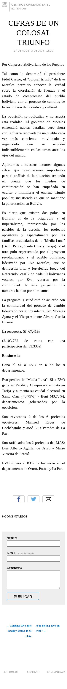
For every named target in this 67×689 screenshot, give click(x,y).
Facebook (19, 499)
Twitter (33, 499)
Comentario (14, 567)
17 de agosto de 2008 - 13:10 (33, 50)
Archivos (33, 672)
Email (48, 499)
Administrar (56, 672)
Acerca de (11, 672)
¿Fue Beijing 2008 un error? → (48, 628)
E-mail (20, 552)
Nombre (12, 537)
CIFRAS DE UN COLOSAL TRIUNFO (33, 33)
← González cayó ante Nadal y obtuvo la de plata (19, 630)
